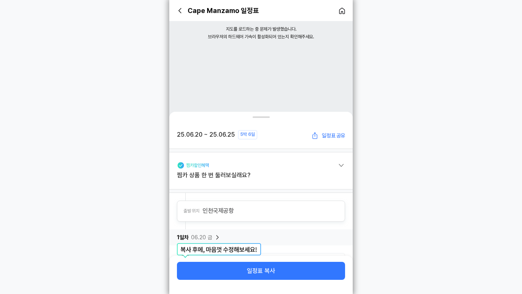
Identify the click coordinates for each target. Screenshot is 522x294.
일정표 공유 (333, 135)
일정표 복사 (261, 270)
